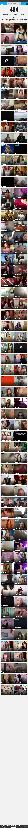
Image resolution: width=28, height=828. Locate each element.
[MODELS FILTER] (24, 3)
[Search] (20, 3)
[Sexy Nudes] (20, 43)
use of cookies (13, 827)
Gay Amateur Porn (11, 0)
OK (25, 826)
